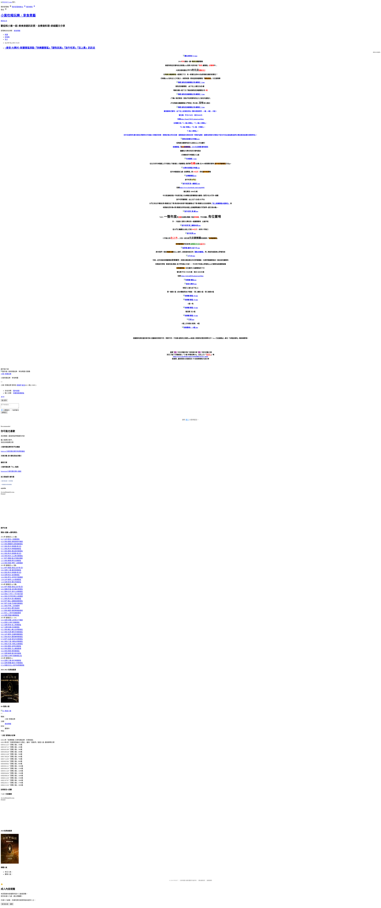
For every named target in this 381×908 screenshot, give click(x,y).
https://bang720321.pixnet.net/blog (192, 119)
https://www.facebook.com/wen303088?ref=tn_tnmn (190, 356)
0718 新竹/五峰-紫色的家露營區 (12, 639)
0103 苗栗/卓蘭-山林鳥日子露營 (12, 620)
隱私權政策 (201, 880)
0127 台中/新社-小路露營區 (10, 539)
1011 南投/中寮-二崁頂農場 (10, 606)
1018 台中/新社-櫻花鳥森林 (10, 608)
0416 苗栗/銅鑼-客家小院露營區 (12, 663)
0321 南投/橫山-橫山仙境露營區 (12, 629)
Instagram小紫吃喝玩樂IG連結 (11, 471)
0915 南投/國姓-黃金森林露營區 (12, 551)
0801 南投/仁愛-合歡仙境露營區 (12, 641)
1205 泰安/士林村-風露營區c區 (11, 656)
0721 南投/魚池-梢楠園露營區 (11, 549)
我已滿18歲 (5, 904)
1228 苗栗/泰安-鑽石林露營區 (11, 582)
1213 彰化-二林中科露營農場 (11, 613)
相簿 (6, 34)
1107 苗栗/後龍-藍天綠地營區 (11, 653)
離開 (11, 904)
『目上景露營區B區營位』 (220, 203)
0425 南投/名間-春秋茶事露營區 (12, 632)
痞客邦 (19, 385)
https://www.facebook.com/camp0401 (192, 187)
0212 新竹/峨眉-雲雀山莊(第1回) (12, 568)
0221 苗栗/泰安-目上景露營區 (11, 625)
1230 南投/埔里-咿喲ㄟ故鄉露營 (12, 563)
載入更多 (4, 400)
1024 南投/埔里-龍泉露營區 (10, 651)
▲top (2, 396)
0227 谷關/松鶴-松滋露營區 (10, 627)
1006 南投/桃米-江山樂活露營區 (12, 556)
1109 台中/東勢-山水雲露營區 (11, 579)
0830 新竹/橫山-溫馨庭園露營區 (12, 601)
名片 (6, 39)
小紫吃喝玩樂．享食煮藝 (18, 15)
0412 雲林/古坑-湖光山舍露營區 (12, 591)
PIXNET (175, 880)
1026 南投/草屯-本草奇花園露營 (12, 577)
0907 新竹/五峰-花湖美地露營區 (12, 603)
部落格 (7, 37)
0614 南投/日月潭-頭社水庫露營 (12, 596)
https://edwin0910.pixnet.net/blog (192, 276)
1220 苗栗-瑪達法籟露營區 (10, 615)
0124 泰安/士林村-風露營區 (10, 622)
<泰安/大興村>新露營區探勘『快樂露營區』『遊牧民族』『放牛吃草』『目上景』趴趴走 (50, 47)
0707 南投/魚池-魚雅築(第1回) (11, 546)
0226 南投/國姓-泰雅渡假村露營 (12, 541)
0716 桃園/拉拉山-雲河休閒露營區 (12, 665)
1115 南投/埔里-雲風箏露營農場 (12, 610)
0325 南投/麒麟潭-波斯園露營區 (12, 544)
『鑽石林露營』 (199, 252)
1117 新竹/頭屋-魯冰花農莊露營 (12, 558)
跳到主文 (4, 21)
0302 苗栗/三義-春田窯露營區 (11, 570)
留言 (23, 385)
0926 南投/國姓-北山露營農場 (11, 648)
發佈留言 (4, 412)
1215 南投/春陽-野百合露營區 (11, 560)
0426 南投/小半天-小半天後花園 (12, 594)
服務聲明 (209, 880)
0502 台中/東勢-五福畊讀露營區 (12, 634)
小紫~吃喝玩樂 (6, 374)
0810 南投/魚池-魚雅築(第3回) (11, 572)
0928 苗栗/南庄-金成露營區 (10, 575)
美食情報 (17, 31)
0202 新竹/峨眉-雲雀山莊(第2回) (12, 587)
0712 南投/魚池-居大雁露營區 (11, 598)
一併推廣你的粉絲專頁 (6, 484)
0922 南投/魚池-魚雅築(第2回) (11, 553)
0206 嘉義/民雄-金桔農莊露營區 (12, 589)
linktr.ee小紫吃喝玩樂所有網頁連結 (13, 451)
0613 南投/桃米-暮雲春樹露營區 (12, 637)
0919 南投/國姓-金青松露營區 (11, 646)
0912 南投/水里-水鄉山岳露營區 (12, 644)
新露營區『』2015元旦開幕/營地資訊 (190, 147)
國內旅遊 (16, 391)
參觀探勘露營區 (18, 393)
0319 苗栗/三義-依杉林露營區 (11, 660)
